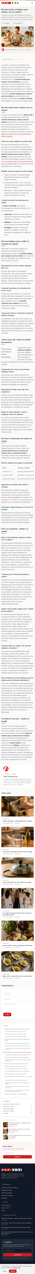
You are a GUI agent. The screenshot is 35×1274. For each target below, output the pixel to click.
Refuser (5, 1271)
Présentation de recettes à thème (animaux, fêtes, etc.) (17, 1043)
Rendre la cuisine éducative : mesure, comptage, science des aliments (18, 1060)
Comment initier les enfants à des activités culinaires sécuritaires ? (17, 1087)
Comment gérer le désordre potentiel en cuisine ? (16, 1080)
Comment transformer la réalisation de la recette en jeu (17, 1046)
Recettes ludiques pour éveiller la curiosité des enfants (17, 1040)
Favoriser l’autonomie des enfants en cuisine (16, 1063)
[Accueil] (10, 3)
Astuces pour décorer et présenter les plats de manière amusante (17, 1049)
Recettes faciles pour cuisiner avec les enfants (16, 1029)
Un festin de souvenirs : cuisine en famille (15, 1094)
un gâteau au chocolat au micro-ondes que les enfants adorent (17, 134)
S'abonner (17, 1157)
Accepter (12, 1271)
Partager (7, 23)
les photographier (14, 497)
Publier (7, 1014)
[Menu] (32, 3)
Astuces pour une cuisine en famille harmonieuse (17, 1052)
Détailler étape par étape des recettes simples (15, 1034)
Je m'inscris (17, 1255)
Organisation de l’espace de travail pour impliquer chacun (18, 1055)
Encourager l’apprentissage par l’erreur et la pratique (17, 1071)
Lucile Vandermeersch (10, 49)
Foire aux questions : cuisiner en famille (15, 1074)
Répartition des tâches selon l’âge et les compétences (17, 1057)
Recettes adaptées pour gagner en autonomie (15, 1066)
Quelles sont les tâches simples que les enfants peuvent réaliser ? (17, 1083)
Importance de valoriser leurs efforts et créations (16, 1068)
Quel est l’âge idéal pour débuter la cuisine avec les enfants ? (18, 1077)
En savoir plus (16, 1268)
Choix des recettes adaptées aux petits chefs (15, 1031)
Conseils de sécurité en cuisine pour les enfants (16, 1036)
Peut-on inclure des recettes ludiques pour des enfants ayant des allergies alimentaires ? (17, 1090)
